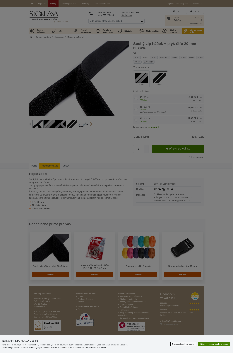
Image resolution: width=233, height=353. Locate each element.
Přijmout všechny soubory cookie (214, 344)
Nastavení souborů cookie (183, 344)
